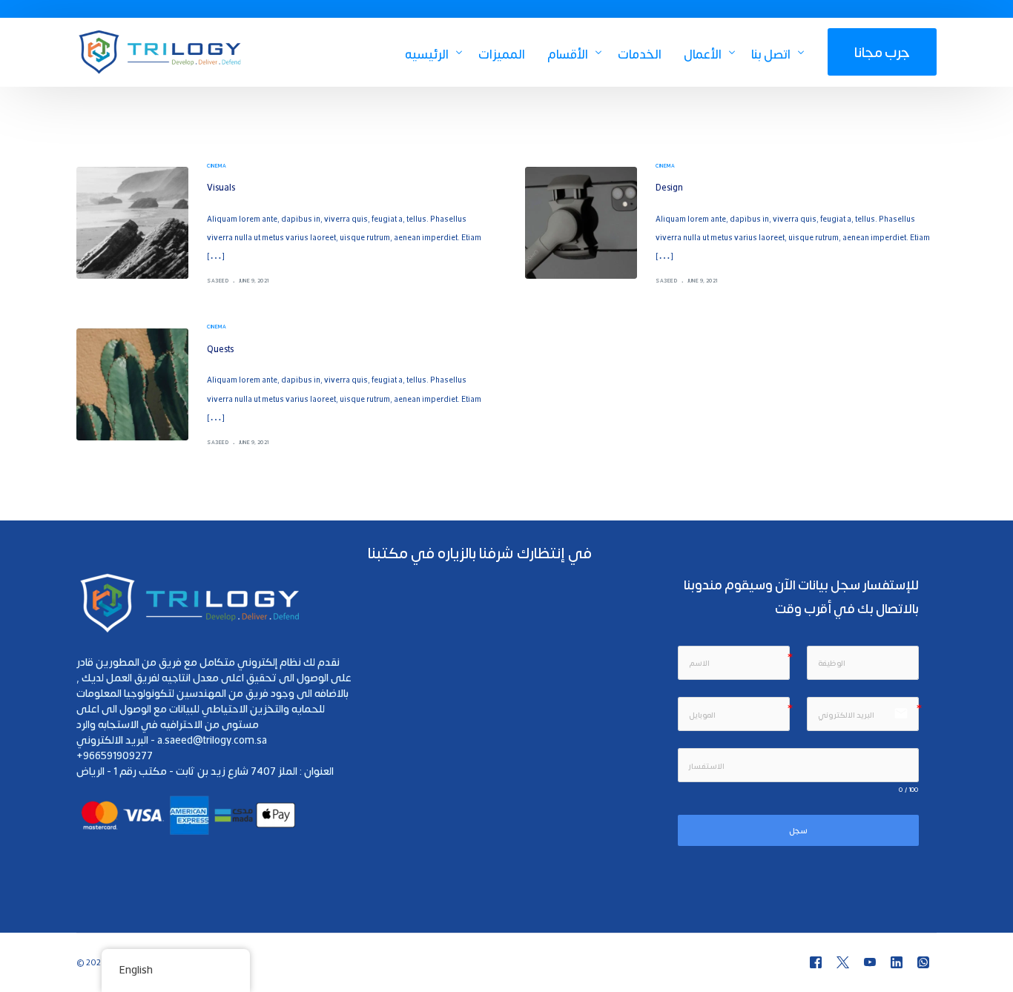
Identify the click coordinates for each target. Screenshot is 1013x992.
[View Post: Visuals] (132, 223)
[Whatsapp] (923, 963)
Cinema (216, 166)
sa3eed (217, 280)
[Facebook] (815, 963)
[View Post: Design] (581, 223)
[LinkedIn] (896, 963)
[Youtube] (870, 963)
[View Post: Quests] (132, 384)
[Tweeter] (843, 963)
